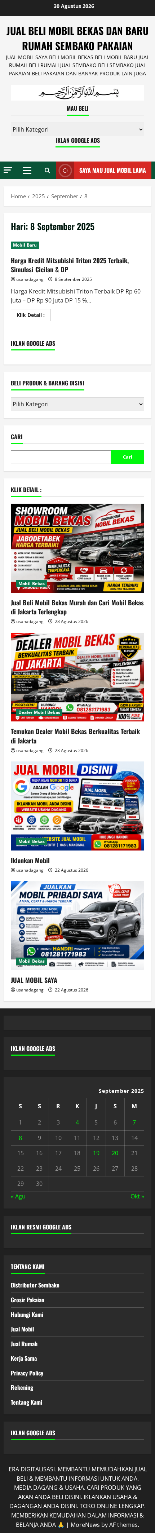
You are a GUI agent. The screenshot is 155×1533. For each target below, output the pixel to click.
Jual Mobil (22, 1329)
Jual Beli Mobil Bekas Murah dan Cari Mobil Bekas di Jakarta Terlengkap (77, 607)
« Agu (18, 1196)
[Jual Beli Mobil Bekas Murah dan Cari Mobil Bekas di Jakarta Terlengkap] (77, 548)
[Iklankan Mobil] (77, 806)
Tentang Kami (26, 1402)
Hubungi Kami (27, 1314)
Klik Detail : (33, 316)
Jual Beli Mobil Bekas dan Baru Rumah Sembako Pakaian (77, 38)
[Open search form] (47, 170)
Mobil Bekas (31, 583)
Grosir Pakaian (27, 1299)
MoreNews (85, 1525)
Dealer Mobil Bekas (39, 712)
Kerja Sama (24, 1358)
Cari (17, 437)
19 (96, 1153)
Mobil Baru (25, 245)
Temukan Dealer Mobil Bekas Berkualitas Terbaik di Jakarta (75, 735)
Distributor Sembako (35, 1285)
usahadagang (30, 279)
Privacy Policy (27, 1373)
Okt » (137, 1196)
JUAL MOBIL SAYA (34, 980)
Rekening (22, 1387)
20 (115, 1153)
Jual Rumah (24, 1343)
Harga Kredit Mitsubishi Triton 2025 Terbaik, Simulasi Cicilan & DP (70, 265)
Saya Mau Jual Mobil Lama (112, 170)
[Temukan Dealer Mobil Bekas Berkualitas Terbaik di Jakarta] (77, 677)
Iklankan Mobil (30, 860)
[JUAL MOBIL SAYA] (77, 925)
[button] (8, 170)
